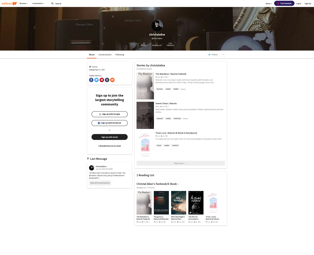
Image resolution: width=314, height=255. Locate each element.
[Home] (9, 3)
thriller (176, 89)
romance (160, 118)
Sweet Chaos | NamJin (166, 103)
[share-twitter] (96, 80)
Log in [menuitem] (298, 3)
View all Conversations (100, 183)
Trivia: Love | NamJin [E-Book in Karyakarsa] (176, 132)
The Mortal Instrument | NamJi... (193, 218)
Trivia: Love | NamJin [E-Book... (213, 218)
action (159, 145)
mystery (160, 89)
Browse (23, 3)
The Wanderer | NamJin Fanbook (171, 73)
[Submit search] (52, 3)
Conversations (104, 54)
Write (268, 3)
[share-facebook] (91, 80)
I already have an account (109, 146)
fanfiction (177, 118)
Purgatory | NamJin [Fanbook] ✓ (161, 218)
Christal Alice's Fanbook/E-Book (157, 184)
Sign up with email (109, 137)
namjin (168, 89)
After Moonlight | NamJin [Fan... (178, 218)
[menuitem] (213, 54)
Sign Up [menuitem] (308, 3)
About (92, 54)
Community (37, 3)
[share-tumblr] (107, 80)
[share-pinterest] (102, 80)
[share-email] (112, 80)
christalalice (101, 166)
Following (119, 54)
